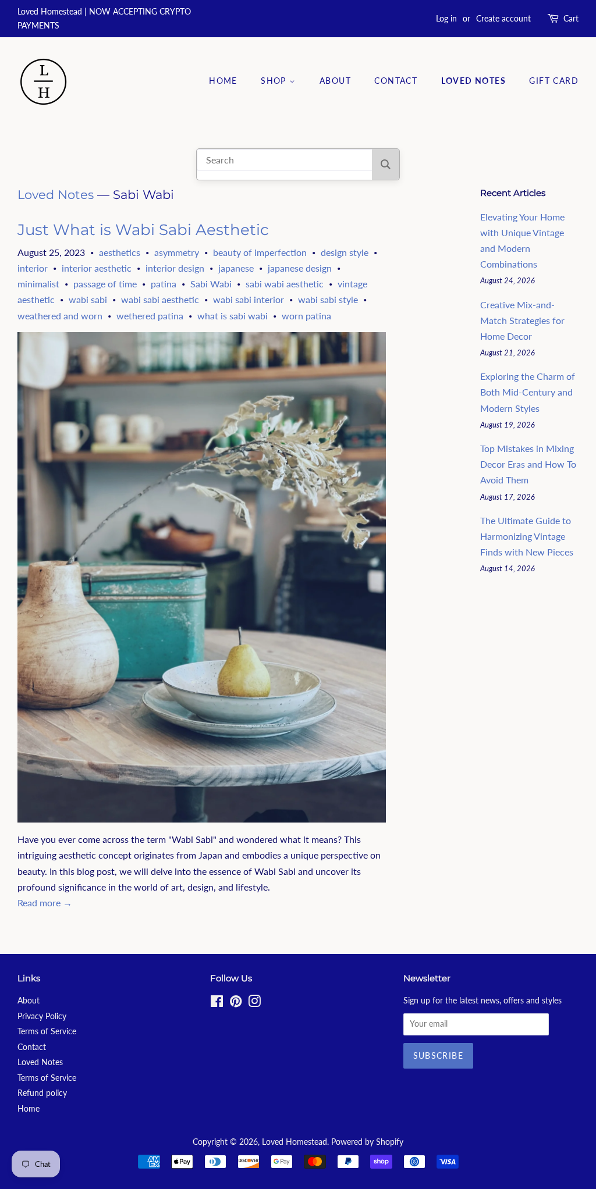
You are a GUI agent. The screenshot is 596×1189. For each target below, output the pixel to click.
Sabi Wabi (211, 283)
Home (223, 81)
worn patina (306, 315)
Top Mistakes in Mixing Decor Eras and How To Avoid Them (528, 464)
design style (344, 252)
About (335, 81)
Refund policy (42, 1093)
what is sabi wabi (232, 315)
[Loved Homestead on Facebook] (217, 1003)
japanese (236, 267)
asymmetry (176, 252)
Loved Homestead (294, 1142)
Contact (395, 81)
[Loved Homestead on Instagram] (254, 1003)
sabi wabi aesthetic (285, 283)
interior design (175, 267)
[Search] (385, 164)
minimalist (38, 283)
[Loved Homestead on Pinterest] (235, 1003)
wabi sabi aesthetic (160, 299)
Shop (275, 81)
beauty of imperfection (260, 252)
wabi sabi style (328, 299)
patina (163, 283)
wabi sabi (88, 299)
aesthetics (119, 252)
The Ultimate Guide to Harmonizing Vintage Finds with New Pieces (526, 536)
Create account (503, 18)
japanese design (300, 267)
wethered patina (149, 315)
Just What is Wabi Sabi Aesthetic (143, 229)
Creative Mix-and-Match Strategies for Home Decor (522, 320)
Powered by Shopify (367, 1142)
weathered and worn (59, 315)
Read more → (44, 902)
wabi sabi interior (248, 299)
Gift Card (554, 81)
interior (32, 267)
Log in (446, 18)
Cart (571, 18)
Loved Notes (473, 81)
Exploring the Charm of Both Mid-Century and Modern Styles (527, 392)
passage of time (105, 283)
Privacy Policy (41, 1016)
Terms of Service (46, 1031)
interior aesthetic (97, 267)
